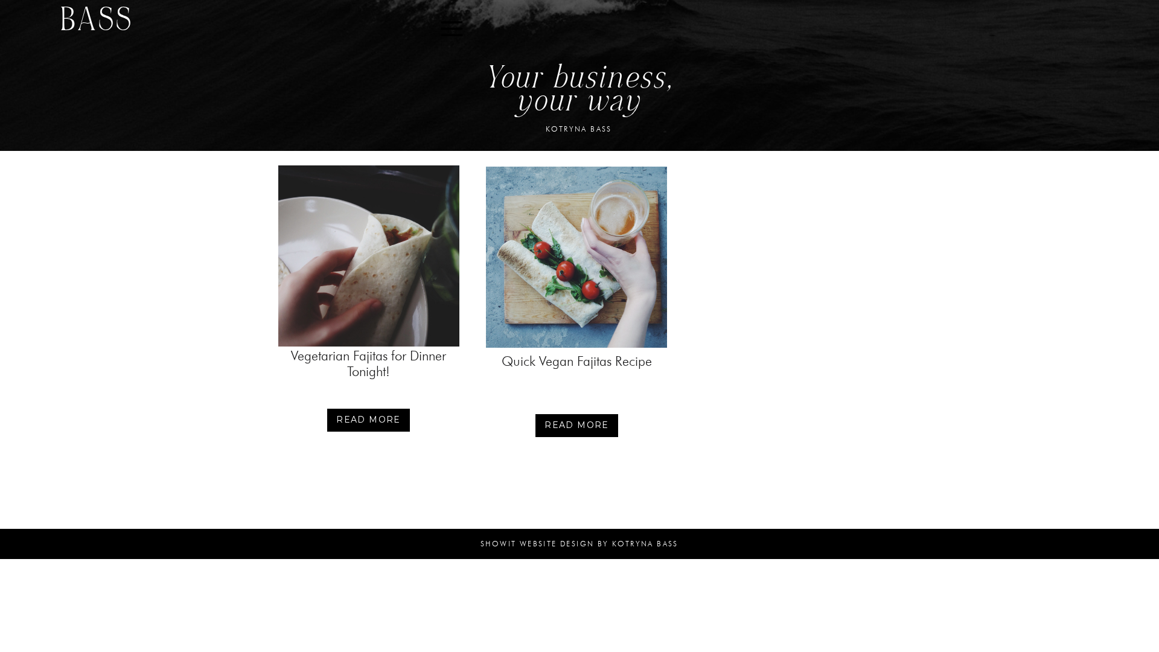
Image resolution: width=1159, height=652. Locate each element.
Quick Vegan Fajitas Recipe (577, 361)
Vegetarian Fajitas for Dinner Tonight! (368, 364)
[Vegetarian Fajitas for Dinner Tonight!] (368, 256)
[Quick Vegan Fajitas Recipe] (576, 257)
